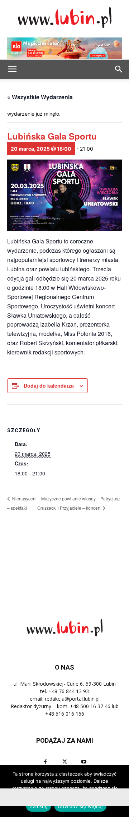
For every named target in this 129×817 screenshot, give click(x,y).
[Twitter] (64, 762)
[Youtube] (84, 762)
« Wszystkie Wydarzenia (40, 97)
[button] (119, 69)
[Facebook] (45, 762)
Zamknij (38, 806)
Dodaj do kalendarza (49, 385)
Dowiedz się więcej (80, 806)
